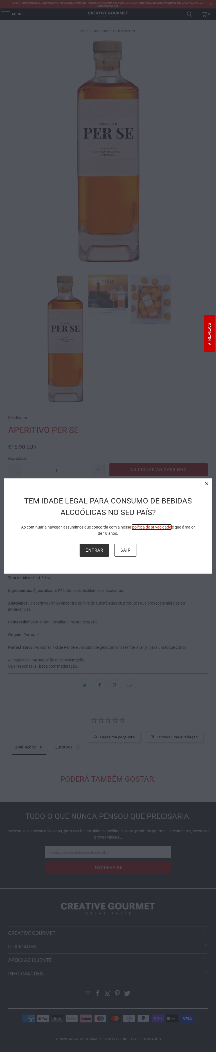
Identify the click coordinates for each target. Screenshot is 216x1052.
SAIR (125, 550)
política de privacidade (151, 527)
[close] (207, 483)
